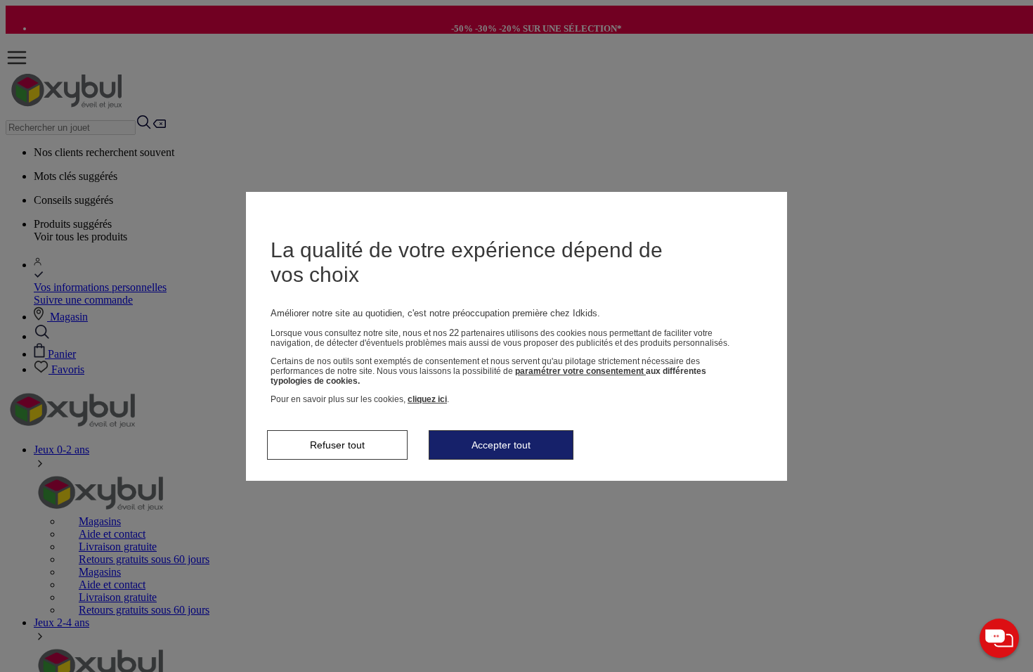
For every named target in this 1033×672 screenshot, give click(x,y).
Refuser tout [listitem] (337, 445)
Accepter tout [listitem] (501, 445)
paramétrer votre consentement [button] (580, 371)
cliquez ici (427, 399)
